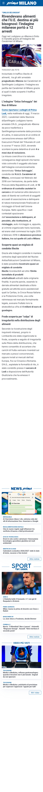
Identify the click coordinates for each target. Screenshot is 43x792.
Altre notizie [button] (34, 559)
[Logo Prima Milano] (21, 3)
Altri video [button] (35, 693)
